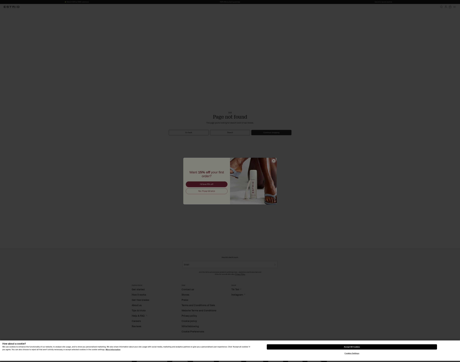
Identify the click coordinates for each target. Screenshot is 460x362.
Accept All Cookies (352, 347)
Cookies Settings (352, 353)
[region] (230, 350)
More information (113, 349)
